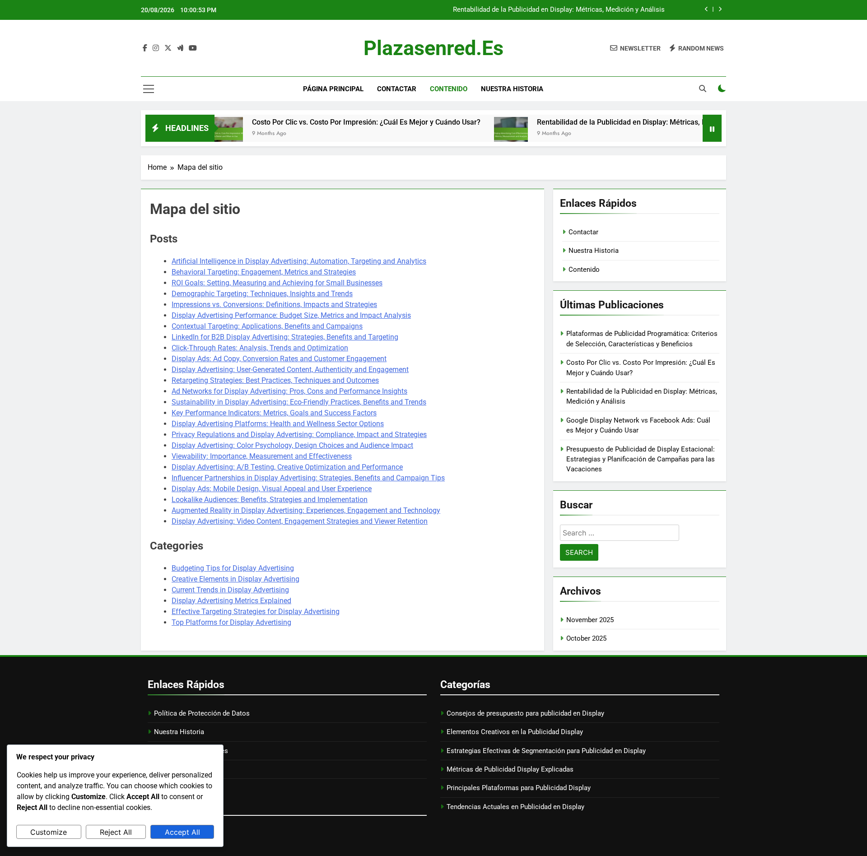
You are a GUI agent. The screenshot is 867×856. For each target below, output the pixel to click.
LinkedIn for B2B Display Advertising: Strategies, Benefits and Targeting (285, 337)
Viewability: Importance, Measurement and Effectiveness (262, 456)
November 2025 (590, 620)
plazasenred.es (433, 48)
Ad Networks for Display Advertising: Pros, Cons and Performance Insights (289, 391)
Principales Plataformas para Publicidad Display (519, 788)
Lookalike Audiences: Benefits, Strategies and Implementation (270, 499)
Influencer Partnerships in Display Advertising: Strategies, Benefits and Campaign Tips (308, 478)
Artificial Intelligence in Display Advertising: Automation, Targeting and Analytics (299, 261)
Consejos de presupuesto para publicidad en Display (525, 713)
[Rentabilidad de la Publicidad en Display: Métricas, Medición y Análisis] (482, 134)
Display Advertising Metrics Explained (231, 600)
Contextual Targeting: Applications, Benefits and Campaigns (267, 326)
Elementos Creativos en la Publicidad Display (515, 732)
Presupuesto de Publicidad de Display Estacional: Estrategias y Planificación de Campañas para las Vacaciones (640, 459)
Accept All (182, 832)
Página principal (333, 89)
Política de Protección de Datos (202, 713)
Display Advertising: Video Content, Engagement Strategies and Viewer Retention (300, 521)
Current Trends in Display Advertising (230, 590)
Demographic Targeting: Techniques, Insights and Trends (262, 293)
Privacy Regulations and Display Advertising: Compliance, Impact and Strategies (299, 434)
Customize (48, 832)
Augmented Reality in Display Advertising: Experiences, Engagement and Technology (306, 510)
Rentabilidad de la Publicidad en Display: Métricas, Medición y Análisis (559, 10)
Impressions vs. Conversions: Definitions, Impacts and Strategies (274, 304)
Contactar (396, 89)
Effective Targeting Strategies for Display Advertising (256, 611)
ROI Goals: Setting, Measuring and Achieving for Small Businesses (277, 283)
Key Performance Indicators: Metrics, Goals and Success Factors (274, 413)
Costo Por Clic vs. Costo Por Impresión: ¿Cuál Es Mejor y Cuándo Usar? (338, 122)
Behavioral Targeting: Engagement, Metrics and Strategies (264, 272)
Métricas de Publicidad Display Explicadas (510, 769)
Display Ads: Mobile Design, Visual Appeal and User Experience (272, 488)
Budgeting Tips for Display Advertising (233, 568)
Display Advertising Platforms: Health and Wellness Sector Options (278, 423)
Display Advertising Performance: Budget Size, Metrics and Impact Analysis (291, 315)
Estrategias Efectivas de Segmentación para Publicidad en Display (546, 751)
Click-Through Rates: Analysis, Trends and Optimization (260, 348)
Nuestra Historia (512, 89)
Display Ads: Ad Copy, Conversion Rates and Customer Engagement (279, 358)
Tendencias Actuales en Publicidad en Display (515, 807)
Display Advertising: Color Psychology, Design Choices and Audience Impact (292, 445)
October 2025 (586, 638)
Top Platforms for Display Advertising (231, 622)
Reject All (116, 832)
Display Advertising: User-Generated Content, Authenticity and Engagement (290, 369)
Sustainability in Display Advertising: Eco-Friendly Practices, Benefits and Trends (299, 402)
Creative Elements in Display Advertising (235, 579)
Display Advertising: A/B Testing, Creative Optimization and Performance (287, 467)
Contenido (448, 89)
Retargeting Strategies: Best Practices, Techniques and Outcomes (275, 380)
